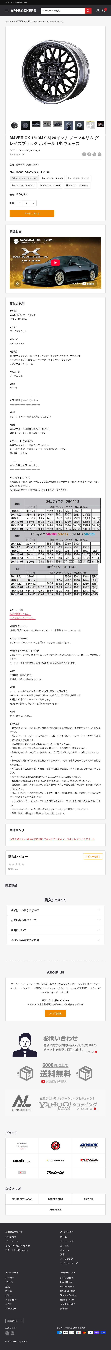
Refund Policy (67, 1299)
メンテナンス (66, 1258)
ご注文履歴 (10, 1236)
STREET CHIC (55, 1199)
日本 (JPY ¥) (12, 1321)
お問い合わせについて (24, 920)
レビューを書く (93, 856)
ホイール (90, 838)
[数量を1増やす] (33, 203)
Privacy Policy (67, 1286)
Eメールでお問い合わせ (17, 1250)
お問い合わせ (66, 1277)
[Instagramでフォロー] (12, 1333)
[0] (103, 10)
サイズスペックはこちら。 (23, 618)
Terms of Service (68, 1295)
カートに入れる (32, 213)
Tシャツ (9, 1282)
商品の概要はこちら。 (20, 614)
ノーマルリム (69, 838)
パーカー (9, 1277)
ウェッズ (48, 838)
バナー (8, 1295)
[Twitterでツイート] (94, 154)
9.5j (32, 838)
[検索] (88, 11)
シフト (8, 1304)
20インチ (21, 838)
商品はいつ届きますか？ (25, 910)
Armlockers (55, 1209)
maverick (38, 838)
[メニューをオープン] (6, 11)
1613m (13, 838)
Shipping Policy (67, 1290)
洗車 (62, 1254)
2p (28, 838)
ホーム (8, 21)
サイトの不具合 (67, 1304)
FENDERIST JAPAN (22, 1199)
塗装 (7, 1286)
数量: (12, 203)
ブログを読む (55, 1013)
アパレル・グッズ (69, 1263)
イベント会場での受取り (25, 940)
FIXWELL (89, 1199)
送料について (18, 930)
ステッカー (10, 1308)
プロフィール (11, 1241)
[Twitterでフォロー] (7, 1333)
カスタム (57, 838)
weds (12, 150)
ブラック (81, 838)
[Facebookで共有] (84, 154)
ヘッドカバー (11, 1299)
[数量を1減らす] (19, 203)
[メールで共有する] (99, 154)
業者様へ (64, 1308)
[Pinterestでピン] (89, 154)
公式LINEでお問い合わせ (17, 1245)
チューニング (66, 1241)
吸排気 (8, 1290)
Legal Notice (66, 1282)
